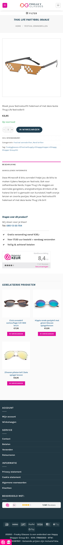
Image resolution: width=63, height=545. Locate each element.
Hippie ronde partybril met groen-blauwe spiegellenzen (47, 323)
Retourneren (8, 455)
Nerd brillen (38, 142)
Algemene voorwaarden (14, 482)
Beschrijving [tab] (9, 164)
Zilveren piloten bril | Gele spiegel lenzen (16, 373)
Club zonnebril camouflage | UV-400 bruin (16, 323)
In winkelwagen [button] (16, 334)
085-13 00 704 (14, 225)
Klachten (7, 488)
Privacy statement (11, 471)
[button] (4, 5)
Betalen (6, 444)
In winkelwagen (29, 129)
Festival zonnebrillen (36, 26)
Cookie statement (11, 477)
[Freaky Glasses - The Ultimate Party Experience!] (31, 5)
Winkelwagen (9, 422)
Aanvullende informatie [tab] (14, 170)
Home (18, 26)
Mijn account (9, 416)
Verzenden (7, 449)
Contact (6, 438)
